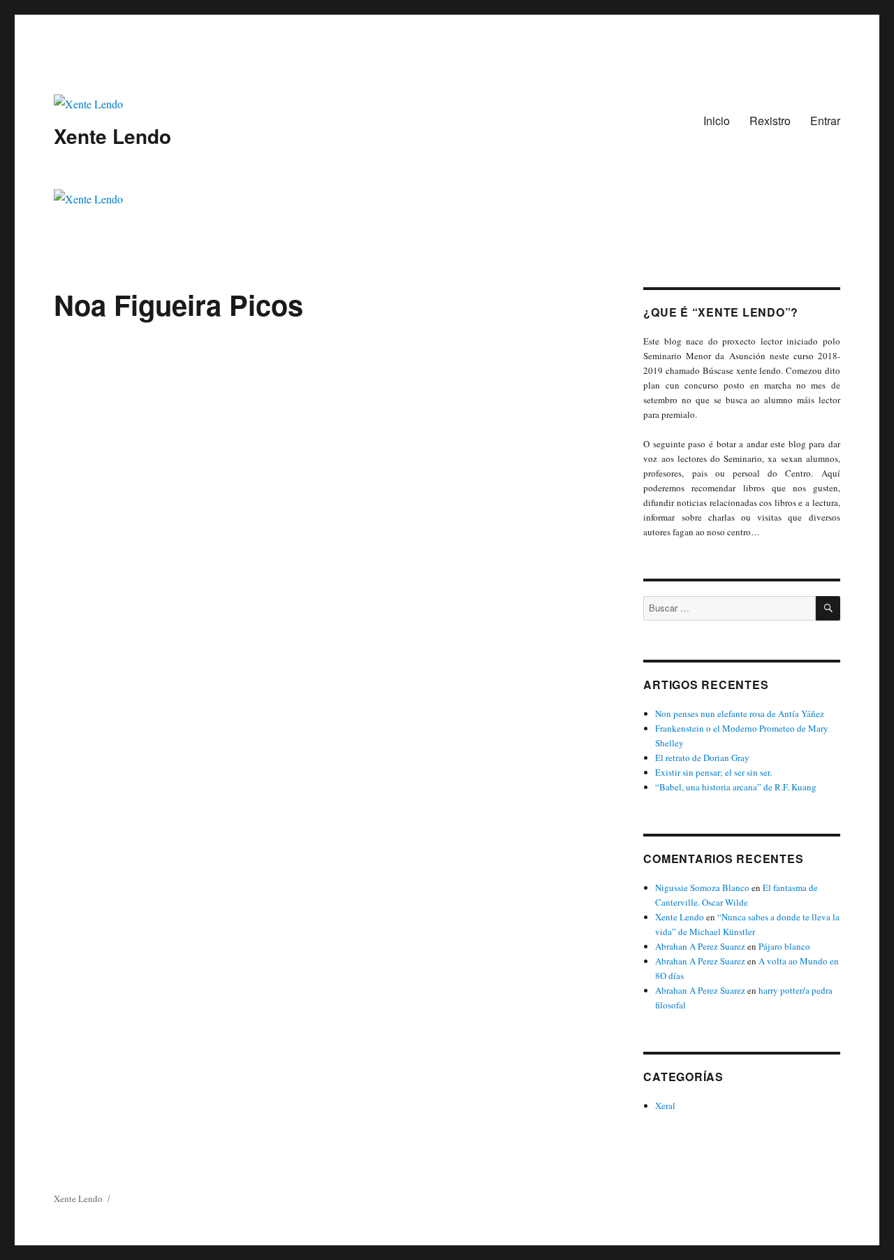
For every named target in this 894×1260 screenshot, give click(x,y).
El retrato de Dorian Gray (702, 757)
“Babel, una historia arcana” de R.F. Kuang (735, 787)
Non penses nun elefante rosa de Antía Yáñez (739, 713)
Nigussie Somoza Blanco (702, 887)
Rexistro (770, 121)
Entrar (825, 121)
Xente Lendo (112, 136)
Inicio (716, 121)
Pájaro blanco (784, 946)
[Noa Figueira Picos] (329, 421)
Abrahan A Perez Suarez (700, 946)
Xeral (665, 1105)
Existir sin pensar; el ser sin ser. (713, 772)
